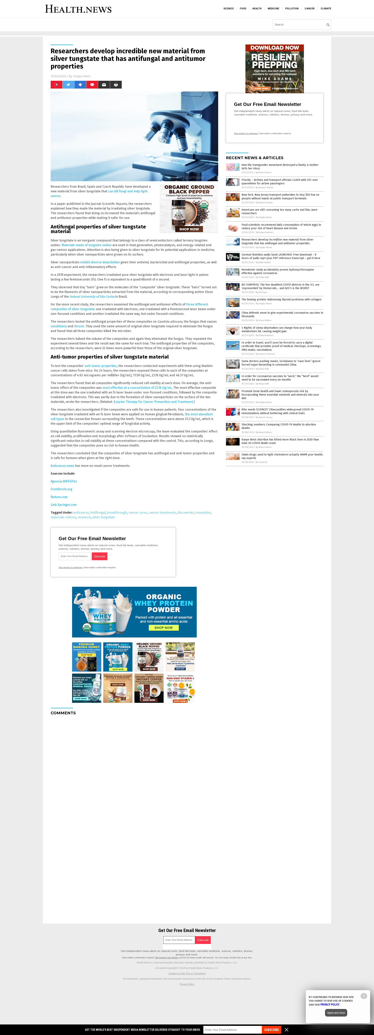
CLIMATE (326, 8)
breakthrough (117, 512)
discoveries (185, 512)
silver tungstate (103, 517)
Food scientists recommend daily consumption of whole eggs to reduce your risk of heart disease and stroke (281, 226)
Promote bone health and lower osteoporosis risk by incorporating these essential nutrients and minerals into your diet (280, 395)
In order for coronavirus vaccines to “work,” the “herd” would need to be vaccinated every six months (280, 378)
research (84, 517)
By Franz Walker (264, 320)
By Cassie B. (261, 462)
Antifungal (97, 512)
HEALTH (257, 8)
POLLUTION (292, 8)
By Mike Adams (263, 262)
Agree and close (336, 1012)
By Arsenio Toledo (264, 187)
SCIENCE (228, 8)
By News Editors (263, 172)
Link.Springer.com (64, 505)
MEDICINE (273, 8)
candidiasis (59, 326)
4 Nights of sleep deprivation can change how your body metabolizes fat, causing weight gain (277, 329)
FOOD (243, 8)
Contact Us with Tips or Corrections (187, 973)
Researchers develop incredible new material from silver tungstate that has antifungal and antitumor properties (277, 241)
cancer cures (138, 512)
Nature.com (59, 497)
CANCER (310, 8)
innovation (203, 512)
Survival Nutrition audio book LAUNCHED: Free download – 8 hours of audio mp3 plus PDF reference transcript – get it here (281, 256)
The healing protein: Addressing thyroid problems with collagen (281, 299)
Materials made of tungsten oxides (87, 245)
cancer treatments (162, 512)
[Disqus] (134, 767)
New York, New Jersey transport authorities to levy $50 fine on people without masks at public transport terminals (280, 196)
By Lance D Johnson (265, 354)
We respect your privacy (167, 957)
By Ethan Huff (262, 277)
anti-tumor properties (101, 366)
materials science (63, 517)
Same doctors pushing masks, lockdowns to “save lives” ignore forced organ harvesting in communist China (281, 362)
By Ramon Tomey (264, 202)
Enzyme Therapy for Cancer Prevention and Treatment (153, 402)
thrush (79, 326)
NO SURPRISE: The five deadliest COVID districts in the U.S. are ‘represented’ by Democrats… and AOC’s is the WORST (280, 286)
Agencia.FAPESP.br (64, 481)
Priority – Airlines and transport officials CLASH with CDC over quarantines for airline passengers (280, 181)
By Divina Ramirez (264, 232)
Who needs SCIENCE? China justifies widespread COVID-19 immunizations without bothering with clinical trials (278, 411)
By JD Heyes (261, 292)
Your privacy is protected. (71, 567)
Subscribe (271, 1030)
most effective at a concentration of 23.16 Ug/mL (137, 388)
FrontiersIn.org (61, 489)
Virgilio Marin (82, 76)
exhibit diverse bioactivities (100, 262)
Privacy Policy (187, 984)
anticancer (81, 512)
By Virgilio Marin (264, 217)
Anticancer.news (62, 466)
